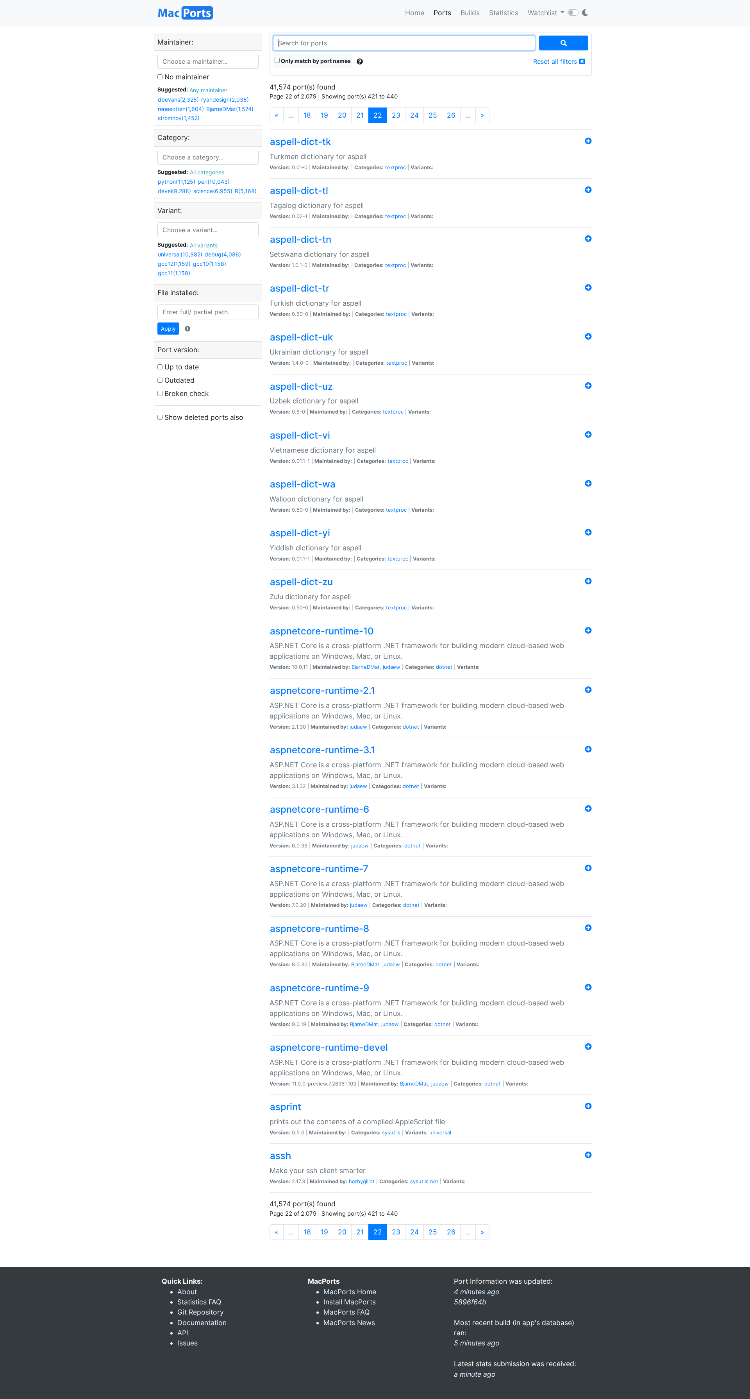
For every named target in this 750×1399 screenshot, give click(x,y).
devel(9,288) (174, 191)
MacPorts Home (349, 1292)
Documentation (202, 1322)
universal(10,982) (180, 254)
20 (342, 115)
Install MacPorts (349, 1302)
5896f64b (470, 1302)
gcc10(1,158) (209, 263)
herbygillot (362, 1181)
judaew (391, 667)
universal (440, 1132)
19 (324, 115)
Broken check (185, 393)
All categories (207, 172)
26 (451, 115)
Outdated (178, 380)
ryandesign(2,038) (225, 99)
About (187, 1292)
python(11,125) (176, 181)
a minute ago (475, 1374)
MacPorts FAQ (346, 1312)
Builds (470, 13)
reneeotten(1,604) (181, 109)
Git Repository (200, 1312)
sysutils (391, 1132)
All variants (204, 245)
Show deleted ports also (202, 417)
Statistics (503, 13)
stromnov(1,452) (179, 118)
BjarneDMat (366, 667)
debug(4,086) (223, 254)
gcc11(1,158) (174, 273)
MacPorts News (349, 1322)
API (182, 1333)
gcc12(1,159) (174, 263)
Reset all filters (556, 61)
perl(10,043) (214, 181)
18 (307, 115)
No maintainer (185, 77)
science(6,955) (212, 191)
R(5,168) (246, 191)
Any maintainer (208, 90)
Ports (442, 13)
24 (414, 115)
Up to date (180, 367)
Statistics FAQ (199, 1302)
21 (360, 115)
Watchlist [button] (543, 13)
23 (396, 115)
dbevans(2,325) (178, 99)
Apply (168, 328)
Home (414, 13)
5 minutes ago (477, 1343)
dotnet (444, 667)
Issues (187, 1343)
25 (433, 115)
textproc (395, 167)
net (434, 1181)
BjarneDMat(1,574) (230, 109)
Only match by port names (315, 60)
